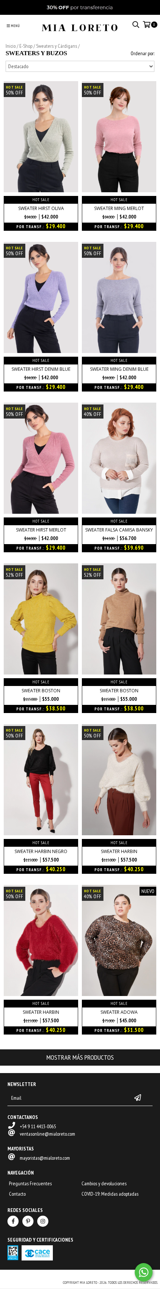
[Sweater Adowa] (119, 994)
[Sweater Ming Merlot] (119, 190)
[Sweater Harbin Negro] (41, 833)
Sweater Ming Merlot (119, 208)
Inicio (11, 46)
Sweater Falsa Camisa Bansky (119, 530)
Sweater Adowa (119, 1012)
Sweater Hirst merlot (41, 530)
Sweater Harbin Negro (41, 851)
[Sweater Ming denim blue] (119, 351)
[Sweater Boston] (41, 672)
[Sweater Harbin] (119, 833)
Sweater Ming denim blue (119, 369)
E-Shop (25, 46)
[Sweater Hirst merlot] (41, 512)
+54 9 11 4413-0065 (38, 1126)
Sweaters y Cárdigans (56, 46)
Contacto (17, 1193)
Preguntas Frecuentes (30, 1183)
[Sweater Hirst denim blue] (41, 351)
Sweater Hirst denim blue (41, 369)
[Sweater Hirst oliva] (41, 190)
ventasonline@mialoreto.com (47, 1133)
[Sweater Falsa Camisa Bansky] (119, 512)
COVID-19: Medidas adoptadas (109, 1193)
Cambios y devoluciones (104, 1183)
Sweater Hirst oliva (41, 208)
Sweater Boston (41, 690)
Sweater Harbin (119, 851)
